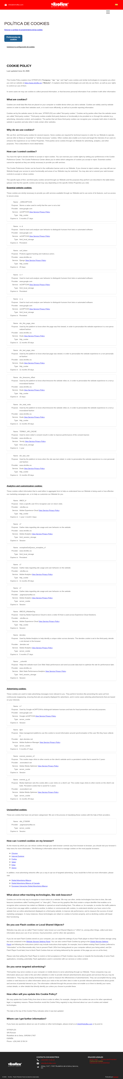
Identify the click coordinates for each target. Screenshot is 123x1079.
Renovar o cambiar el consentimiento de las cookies (23, 30)
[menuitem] (93, 1059)
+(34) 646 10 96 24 (48, 1060)
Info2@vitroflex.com (15, 5)
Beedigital (115, 1077)
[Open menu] (108, 12)
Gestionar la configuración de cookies (21, 47)
